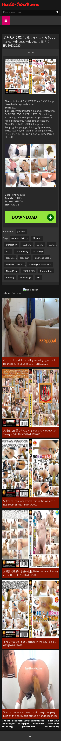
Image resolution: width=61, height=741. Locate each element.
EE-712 (39, 244)
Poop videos (46, 270)
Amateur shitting (19, 238)
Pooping (10, 277)
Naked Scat (11, 270)
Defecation (11, 244)
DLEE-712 (26, 244)
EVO (8, 251)
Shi (38, 277)
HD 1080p (38, 251)
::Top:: (30, 736)
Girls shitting (21, 251)
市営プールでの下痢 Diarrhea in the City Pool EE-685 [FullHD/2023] (30, 643)
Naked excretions (15, 264)
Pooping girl (25, 277)
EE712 (51, 244)
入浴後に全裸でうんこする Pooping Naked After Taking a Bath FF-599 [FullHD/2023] (29, 432)
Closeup (37, 238)
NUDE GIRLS (28, 270)
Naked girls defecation (40, 264)
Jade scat (24, 257)
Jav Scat (21, 231)
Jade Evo (10, 257)
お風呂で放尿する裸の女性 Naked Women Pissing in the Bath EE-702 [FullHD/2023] (30, 573)
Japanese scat (41, 257)
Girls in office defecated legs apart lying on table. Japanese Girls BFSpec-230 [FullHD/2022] (30, 361)
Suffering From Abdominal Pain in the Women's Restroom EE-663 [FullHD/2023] (29, 502)
